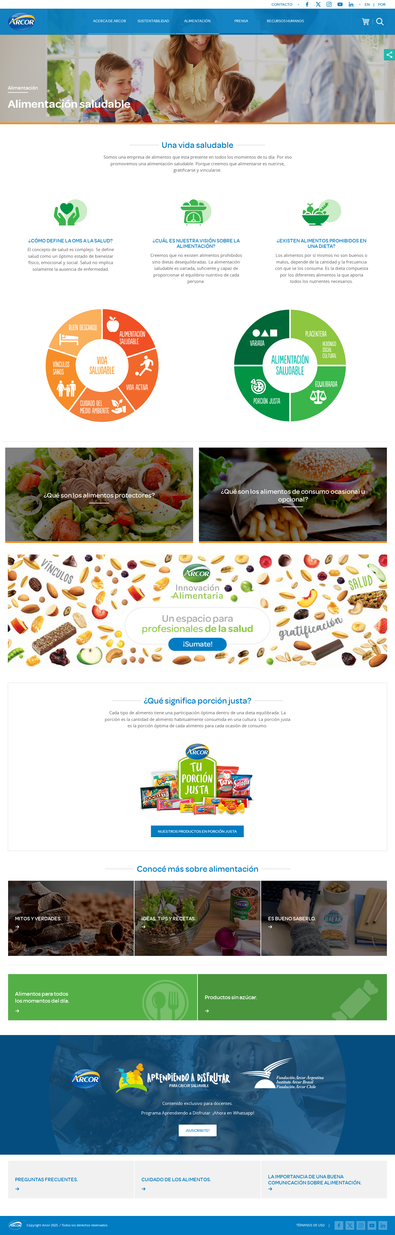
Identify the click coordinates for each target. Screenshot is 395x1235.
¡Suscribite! (198, 1130)
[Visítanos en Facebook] (307, 4)
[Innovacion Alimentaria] (197, 613)
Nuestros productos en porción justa (197, 831)
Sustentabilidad (153, 20)
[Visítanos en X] (318, 4)
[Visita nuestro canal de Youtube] (340, 4)
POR (381, 4)
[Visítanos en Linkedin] (351, 4)
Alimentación (197, 20)
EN (367, 4)
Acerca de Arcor (109, 20)
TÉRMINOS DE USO (310, 1225)
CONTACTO (282, 4)
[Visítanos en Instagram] (329, 4)
